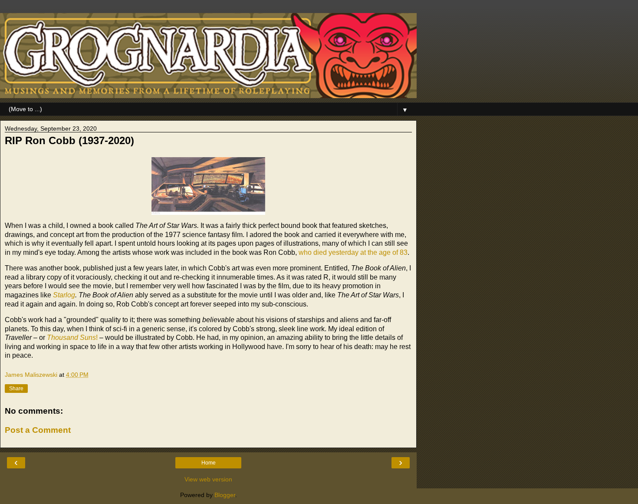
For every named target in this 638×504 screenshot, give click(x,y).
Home (208, 463)
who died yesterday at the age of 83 (353, 252)
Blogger (224, 494)
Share (16, 388)
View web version (208, 479)
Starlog (64, 295)
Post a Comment (38, 430)
